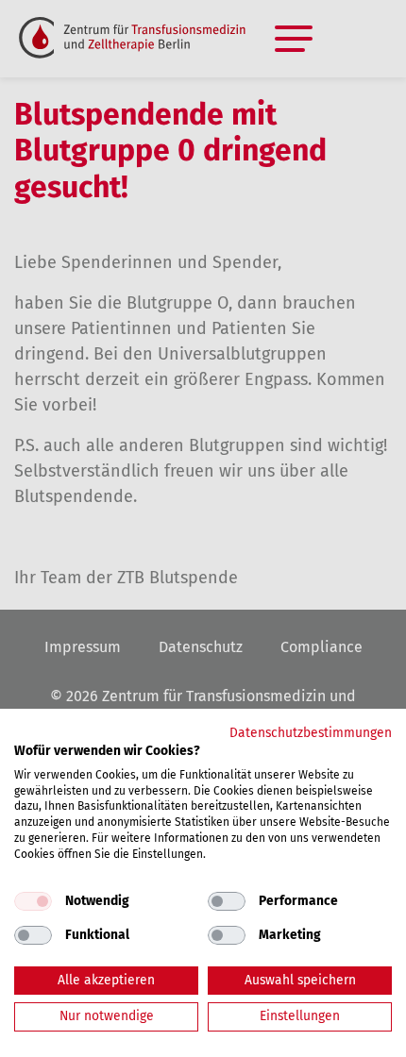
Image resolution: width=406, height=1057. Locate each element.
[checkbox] (33, 901)
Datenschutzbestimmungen (310, 733)
